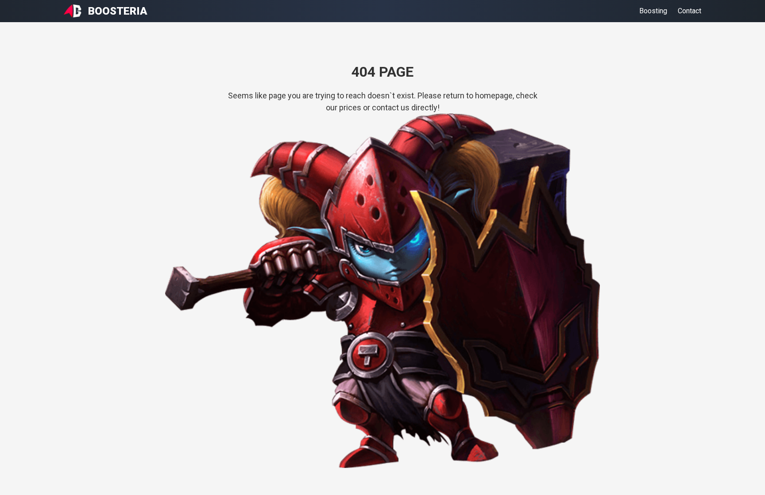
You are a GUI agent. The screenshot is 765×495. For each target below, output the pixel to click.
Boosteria (117, 11)
